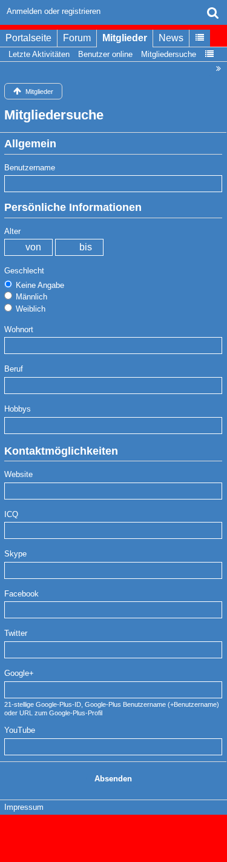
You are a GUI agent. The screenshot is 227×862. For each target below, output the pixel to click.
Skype (15, 553)
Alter (12, 231)
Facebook (21, 593)
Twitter (15, 633)
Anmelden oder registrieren (53, 11)
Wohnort (18, 329)
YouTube (19, 730)
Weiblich (29, 308)
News (171, 38)
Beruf (13, 368)
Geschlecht (24, 270)
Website (18, 474)
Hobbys (17, 408)
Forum (77, 38)
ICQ (11, 514)
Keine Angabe (38, 285)
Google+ (19, 673)
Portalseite (28, 38)
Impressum (24, 807)
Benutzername (29, 167)
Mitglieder (124, 38)
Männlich (30, 296)
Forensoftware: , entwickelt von (113, 833)
